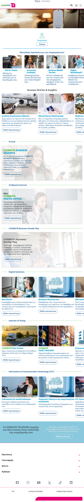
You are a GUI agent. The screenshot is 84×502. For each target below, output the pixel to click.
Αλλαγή (42, 44)
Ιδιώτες (37, 1)
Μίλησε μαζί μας (63, 436)
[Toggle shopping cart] (76, 5)
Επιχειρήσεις (45, 1)
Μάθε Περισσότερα (11, 130)
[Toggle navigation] (80, 5)
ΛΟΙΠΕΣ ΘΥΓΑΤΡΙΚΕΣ (35, 491)
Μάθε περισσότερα (13, 174)
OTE (13, 491)
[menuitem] (17, 483)
